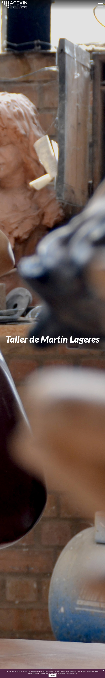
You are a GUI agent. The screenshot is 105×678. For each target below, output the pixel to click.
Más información (71, 673)
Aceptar (52, 675)
